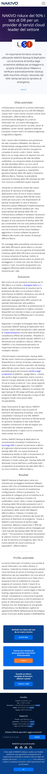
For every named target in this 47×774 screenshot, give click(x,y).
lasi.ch (23, 89)
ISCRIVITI (37, 737)
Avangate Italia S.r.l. (33, 285)
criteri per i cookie (24, 759)
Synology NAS (8, 445)
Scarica (23, 660)
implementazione (12, 332)
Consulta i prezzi (23, 684)
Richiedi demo (23, 637)
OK (23, 769)
